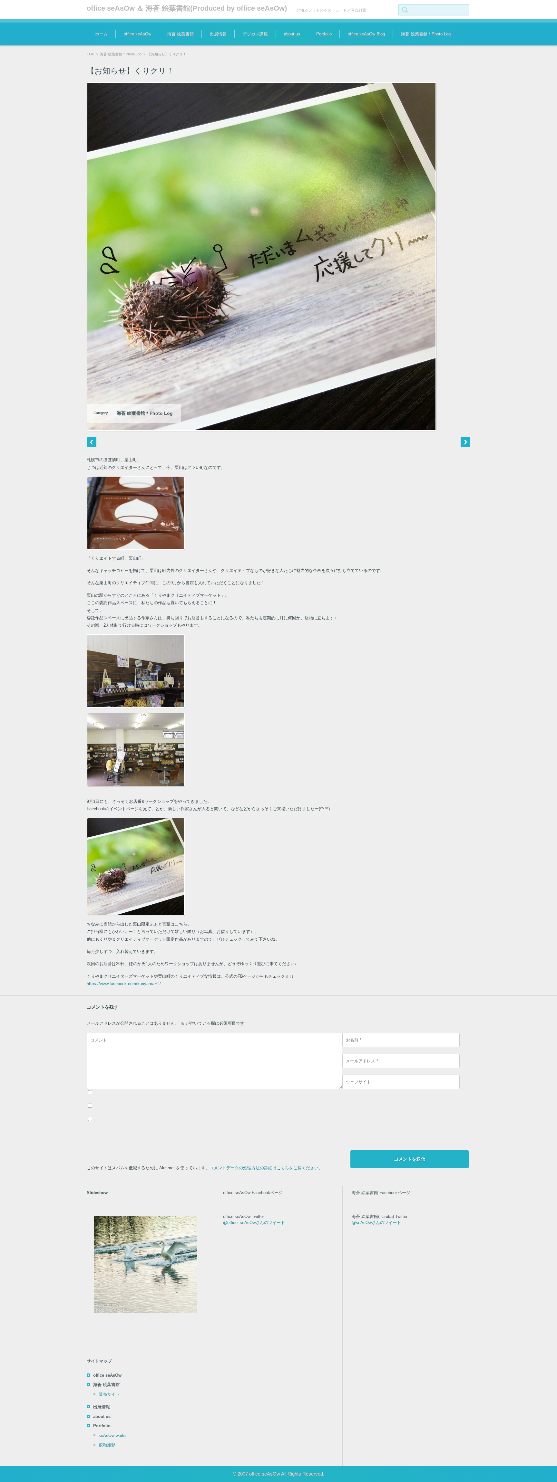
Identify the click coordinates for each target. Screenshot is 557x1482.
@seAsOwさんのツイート (376, 1222)
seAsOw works (113, 1435)
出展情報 (218, 34)
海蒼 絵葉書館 (180, 34)
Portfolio (324, 34)
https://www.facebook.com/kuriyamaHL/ (124, 983)
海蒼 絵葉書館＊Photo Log (426, 34)
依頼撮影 (107, 1444)
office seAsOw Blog (366, 34)
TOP (90, 54)
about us (292, 34)
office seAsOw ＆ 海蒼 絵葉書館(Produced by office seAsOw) (187, 8)
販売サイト (109, 1394)
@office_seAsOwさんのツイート (254, 1222)
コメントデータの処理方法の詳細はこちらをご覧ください (264, 1167)
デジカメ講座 (255, 34)
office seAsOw (137, 34)
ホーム (101, 34)
